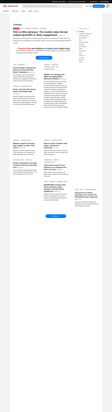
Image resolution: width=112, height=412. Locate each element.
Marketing (81, 44)
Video (80, 53)
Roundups (81, 59)
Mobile (80, 48)
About (36, 11)
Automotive (17, 86)
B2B (57, 66)
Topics (23, 11)
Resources (15, 11)
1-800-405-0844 (104, 1)
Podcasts (81, 57)
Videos (81, 61)
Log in (88, 6)
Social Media (82, 50)
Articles (30, 11)
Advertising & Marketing (85, 33)
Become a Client (98, 6)
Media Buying (82, 46)
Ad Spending (43, 28)
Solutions (6, 11)
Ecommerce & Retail (26, 86)
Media (15, 64)
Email (80, 40)
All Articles (55, 216)
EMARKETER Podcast (49, 66)
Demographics (83, 38)
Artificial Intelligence (84, 35)
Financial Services (83, 42)
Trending (81, 31)
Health (82, 189)
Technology (29, 159)
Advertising (28, 28)
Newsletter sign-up (57, 1)
